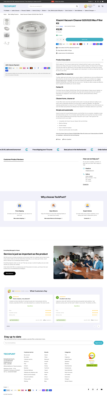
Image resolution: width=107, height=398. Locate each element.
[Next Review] (98, 326)
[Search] (77, 6)
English (90, 1)
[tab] (14, 159)
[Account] (99, 6)
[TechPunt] (9, 354)
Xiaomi (61, 26)
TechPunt (10, 394)
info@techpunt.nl (90, 170)
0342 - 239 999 (8, 363)
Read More (30, 306)
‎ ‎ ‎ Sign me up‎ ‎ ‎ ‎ (99, 343)
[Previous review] (94, 326)
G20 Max (70, 80)
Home (5, 14)
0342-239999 (89, 176)
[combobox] (53, 6)
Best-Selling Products (13, 14)
